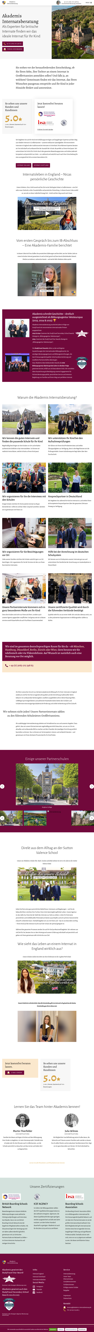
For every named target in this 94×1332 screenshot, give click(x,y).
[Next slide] (92, 786)
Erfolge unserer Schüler (70, 1287)
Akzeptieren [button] (53, 1329)
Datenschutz (67, 1298)
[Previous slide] (2, 786)
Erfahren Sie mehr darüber (45, 129)
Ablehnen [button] (61, 1329)
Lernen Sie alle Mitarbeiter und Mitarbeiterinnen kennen (47, 1163)
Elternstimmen (68, 1279)
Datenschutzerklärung (71, 1329)
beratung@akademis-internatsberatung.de (79, 1307)
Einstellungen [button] (82, 1329)
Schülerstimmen (68, 1284)
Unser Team (67, 1276)
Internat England (23, 165)
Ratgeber (66, 1290)
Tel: (68, 1310)
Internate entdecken (39, 1280)
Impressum (67, 1295)
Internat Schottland (41, 165)
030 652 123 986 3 (74, 1310)
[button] (11, 818)
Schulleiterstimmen (69, 1282)
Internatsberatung (69, 1274)
